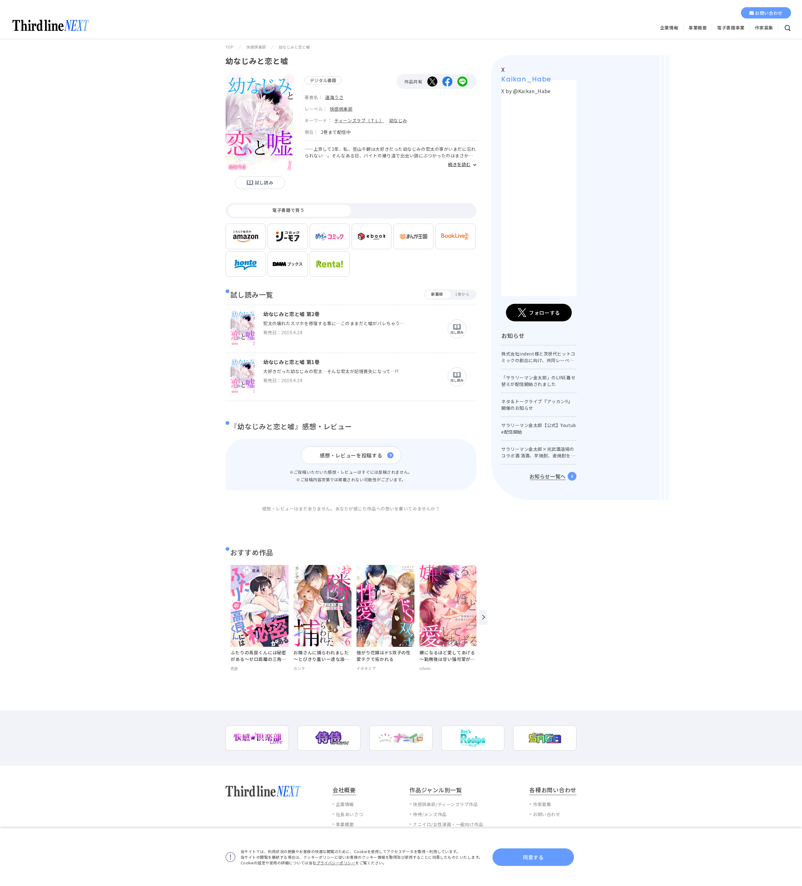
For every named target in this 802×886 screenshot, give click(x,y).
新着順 (437, 294)
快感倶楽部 (256, 47)
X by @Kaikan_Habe (526, 91)
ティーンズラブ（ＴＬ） (359, 120)
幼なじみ (398, 120)
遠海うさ (334, 97)
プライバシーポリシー (336, 862)
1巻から (462, 294)
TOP (229, 47)
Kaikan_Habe (526, 79)
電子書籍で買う (288, 210)
